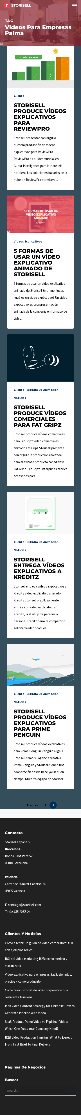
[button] (74, 5)
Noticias (20, 398)
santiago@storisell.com (24, 905)
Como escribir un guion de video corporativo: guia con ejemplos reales (39, 946)
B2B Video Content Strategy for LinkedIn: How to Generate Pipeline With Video (40, 1009)
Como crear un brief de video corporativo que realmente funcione (36, 993)
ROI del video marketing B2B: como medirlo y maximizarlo (36, 962)
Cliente (19, 96)
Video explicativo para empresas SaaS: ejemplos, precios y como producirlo (38, 978)
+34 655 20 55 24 (19, 912)
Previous (32, 805)
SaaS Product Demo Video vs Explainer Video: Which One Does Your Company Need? (36, 1025)
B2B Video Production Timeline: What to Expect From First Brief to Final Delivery (38, 1040)
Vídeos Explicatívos (28, 241)
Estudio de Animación (42, 390)
